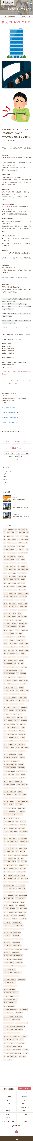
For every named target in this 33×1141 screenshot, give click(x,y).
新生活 (15, 552)
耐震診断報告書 (20, 767)
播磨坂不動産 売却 (7, 1033)
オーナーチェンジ (17, 596)
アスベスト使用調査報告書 (9, 771)
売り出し (26, 865)
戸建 (11, 915)
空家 (15, 566)
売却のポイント (7, 613)
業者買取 (23, 579)
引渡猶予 (20, 542)
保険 (27, 784)
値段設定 (27, 740)
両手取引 (11, 777)
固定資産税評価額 (18, 912)
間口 (15, 791)
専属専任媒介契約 (22, 734)
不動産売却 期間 (17, 932)
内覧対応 (15, 751)
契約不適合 (6, 653)
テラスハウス (24, 771)
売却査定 (12, 690)
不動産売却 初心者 (7, 929)
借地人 (5, 573)
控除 (18, 563)
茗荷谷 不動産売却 (21, 1026)
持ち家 (13, 667)
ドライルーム (6, 848)
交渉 (8, 546)
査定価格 (17, 774)
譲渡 (25, 868)
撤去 (10, 888)
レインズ (5, 737)
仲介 (5, 751)
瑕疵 (5, 683)
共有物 (19, 610)
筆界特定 (27, 747)
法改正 (21, 740)
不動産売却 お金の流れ (8, 949)
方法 (10, 563)
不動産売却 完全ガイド (17, 922)
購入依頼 (12, 620)
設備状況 (21, 650)
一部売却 (5, 569)
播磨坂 (15, 915)
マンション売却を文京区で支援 (10, 422)
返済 (20, 831)
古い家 (17, 536)
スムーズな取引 (7, 717)
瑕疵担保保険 (6, 784)
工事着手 (26, 603)
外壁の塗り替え (24, 630)
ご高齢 (10, 569)
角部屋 (25, 697)
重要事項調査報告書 (8, 663)
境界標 (12, 633)
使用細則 (21, 660)
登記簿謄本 (24, 616)
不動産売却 (10, 529)
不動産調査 (17, 818)
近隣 (25, 892)
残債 (19, 828)
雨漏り (26, 623)
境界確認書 (6, 761)
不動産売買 (12, 908)
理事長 (26, 657)
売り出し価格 (15, 683)
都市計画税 (16, 740)
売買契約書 (19, 754)
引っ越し (26, 542)
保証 (23, 784)
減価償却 (5, 563)
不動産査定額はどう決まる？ (10, 982)
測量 (9, 583)
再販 (8, 841)
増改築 (21, 667)
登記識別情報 (6, 636)
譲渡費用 (17, 559)
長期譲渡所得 (20, 556)
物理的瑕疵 (6, 791)
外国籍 (8, 542)
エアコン (5, 888)
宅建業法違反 (22, 777)
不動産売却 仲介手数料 (18, 939)
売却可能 (11, 606)
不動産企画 (6, 801)
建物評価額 (12, 586)
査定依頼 (10, 730)
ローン (16, 1056)
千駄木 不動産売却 (7, 1046)
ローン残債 (6, 549)
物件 (5, 1056)
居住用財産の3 (18, 1053)
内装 (18, 858)
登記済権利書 (14, 757)
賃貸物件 (14, 616)
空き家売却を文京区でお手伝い (10, 417)
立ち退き (25, 596)
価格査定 (16, 824)
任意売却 (15, 646)
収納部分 (13, 892)
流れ (13, 898)
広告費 (27, 841)
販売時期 (11, 868)
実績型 (5, 720)
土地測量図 (21, 757)
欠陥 (19, 626)
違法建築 (16, 606)
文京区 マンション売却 (8, 1016)
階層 (24, 700)
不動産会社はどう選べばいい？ (10, 986)
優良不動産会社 (23, 824)
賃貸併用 (14, 583)
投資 (11, 596)
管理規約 (15, 660)
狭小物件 (5, 804)
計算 (19, 529)
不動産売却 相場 (7, 952)
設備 (15, 858)
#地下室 (7, 453)
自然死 (14, 835)
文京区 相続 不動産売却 (20, 1043)
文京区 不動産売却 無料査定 (9, 1026)
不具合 (23, 626)
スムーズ (23, 727)
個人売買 (9, 751)
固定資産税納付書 (20, 636)
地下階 (9, 845)
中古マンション (7, 697)
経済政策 (9, 871)
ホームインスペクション (21, 898)
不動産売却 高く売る (8, 955)
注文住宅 (21, 865)
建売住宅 (15, 865)
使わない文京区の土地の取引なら (10, 407)
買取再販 (17, 747)
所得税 (23, 875)
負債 (23, 828)
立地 (20, 1056)
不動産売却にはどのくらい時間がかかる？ (12, 972)
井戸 (17, 908)
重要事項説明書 (7, 757)
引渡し (23, 751)
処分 (22, 878)
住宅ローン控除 (17, 875)
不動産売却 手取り (7, 945)
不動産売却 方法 (23, 918)
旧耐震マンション (15, 707)
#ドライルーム (17, 460)
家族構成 (27, 643)
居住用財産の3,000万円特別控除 (10, 670)
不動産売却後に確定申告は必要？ (10, 1009)
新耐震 (11, 579)
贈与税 (5, 855)
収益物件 (5, 576)
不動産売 (21, 1039)
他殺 (24, 835)
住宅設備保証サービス (14, 653)
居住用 (5, 774)
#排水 (16, 456)
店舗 (5, 841)
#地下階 (13, 453)
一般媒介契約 (6, 734)
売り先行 (18, 546)
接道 (11, 791)
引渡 (12, 841)
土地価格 (5, 694)
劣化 (11, 740)
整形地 (10, 788)
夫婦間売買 (25, 831)
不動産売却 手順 (7, 922)
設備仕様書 (20, 764)
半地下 (8, 727)
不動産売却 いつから (8, 932)
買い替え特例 (18, 620)
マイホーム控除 (19, 804)
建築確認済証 (6, 767)
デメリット (20, 788)
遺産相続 (16, 841)
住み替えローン (7, 623)
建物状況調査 (15, 902)
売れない (24, 845)
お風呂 (19, 888)
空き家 (5, 479)
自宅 (18, 566)
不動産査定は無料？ (21, 979)
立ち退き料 (6, 600)
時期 (5, 552)
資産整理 (5, 643)
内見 (23, 885)
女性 (23, 552)
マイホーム (11, 804)
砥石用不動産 (6, 724)
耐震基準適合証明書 (8, 878)
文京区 (5, 529)
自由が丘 (15, 838)
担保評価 (13, 724)
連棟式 (17, 771)
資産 (18, 878)
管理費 (11, 824)
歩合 (25, 717)
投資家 (17, 851)
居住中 (8, 532)
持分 (22, 861)
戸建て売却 (6, 965)
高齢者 (27, 549)
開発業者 (12, 801)
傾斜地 (5, 882)
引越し (10, 643)
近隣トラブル (19, 892)
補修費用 (5, 630)
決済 (24, 532)
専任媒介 (5, 640)
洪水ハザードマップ (21, 811)
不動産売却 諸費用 (16, 935)
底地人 (9, 573)
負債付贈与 (6, 831)
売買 (26, 667)
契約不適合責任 (7, 898)
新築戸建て (11, 905)
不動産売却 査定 (18, 949)
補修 (16, 650)
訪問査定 (20, 589)
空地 (23, 1053)
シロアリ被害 (6, 626)
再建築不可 (17, 579)
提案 (23, 546)
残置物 (17, 821)
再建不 (25, 912)
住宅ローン (21, 549)
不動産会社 (6, 620)
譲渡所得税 (13, 556)
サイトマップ (24, 1121)
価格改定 (11, 694)
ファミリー (18, 885)
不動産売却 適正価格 (8, 962)
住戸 (5, 727)
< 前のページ (6, 442)
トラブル (12, 600)
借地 (5, 546)
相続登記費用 (23, 673)
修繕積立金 (6, 824)
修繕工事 (16, 868)
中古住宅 (5, 593)
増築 (17, 667)
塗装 (22, 663)
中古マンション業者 (17, 794)
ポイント (25, 573)
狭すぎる (15, 882)
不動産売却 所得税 (16, 942)
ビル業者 (11, 798)
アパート (6, 485)
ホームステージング (8, 680)
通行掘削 (5, 788)
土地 (5, 474)
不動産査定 (25, 949)
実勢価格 (5, 912)
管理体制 (23, 653)
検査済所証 (13, 767)
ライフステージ (7, 667)
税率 (5, 589)
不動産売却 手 (25, 1049)
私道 (17, 673)
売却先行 (11, 781)
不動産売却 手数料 (7, 939)
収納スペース (20, 717)
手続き (18, 569)
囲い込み (5, 777)
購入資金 (21, 646)
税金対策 (21, 623)
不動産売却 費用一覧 (17, 945)
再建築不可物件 (25, 801)
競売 (11, 646)
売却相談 (27, 788)
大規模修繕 (19, 593)
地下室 (5, 845)
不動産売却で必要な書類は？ (10, 989)
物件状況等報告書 (23, 895)
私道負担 (14, 861)
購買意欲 (10, 875)
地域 (24, 808)
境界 (5, 539)
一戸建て (17, 630)
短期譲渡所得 (6, 559)
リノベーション (12, 576)
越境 (16, 633)
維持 (26, 861)
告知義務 (15, 680)
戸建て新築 (6, 566)
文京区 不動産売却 (23, 1009)
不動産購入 (10, 895)
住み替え (9, 1059)
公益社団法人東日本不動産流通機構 (20, 855)
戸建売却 (19, 613)
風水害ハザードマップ (8, 818)
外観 (22, 858)
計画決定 (15, 603)
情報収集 (5, 828)
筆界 (22, 747)
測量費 (5, 583)
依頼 (25, 589)
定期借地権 (26, 593)
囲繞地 (9, 882)
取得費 (12, 559)
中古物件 (22, 902)
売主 (21, 724)
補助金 (5, 875)
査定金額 (10, 660)
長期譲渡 (24, 871)
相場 (22, 539)
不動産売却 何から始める (18, 929)
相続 (12, 1056)
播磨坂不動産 (21, 915)
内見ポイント (12, 640)
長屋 (9, 774)
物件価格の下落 (7, 861)
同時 (12, 848)
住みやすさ (11, 710)
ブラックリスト (14, 687)
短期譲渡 (18, 871)
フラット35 (22, 851)
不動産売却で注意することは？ (10, 1002)
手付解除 (22, 737)
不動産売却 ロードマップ (9, 925)
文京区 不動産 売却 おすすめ (21, 1023)
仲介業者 (14, 539)
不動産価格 (18, 710)
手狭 (21, 908)
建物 (15, 569)
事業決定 (20, 603)
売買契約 (27, 650)
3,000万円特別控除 (18, 781)
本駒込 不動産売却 (7, 1049)
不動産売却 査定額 (7, 959)
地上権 (14, 573)
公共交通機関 (18, 700)
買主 (17, 724)
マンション (4, 436)
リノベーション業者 (21, 576)
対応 (16, 532)
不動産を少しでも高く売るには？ (10, 999)
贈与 (11, 831)
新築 (8, 1056)
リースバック (6, 687)
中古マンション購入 (13, 704)
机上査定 (15, 589)
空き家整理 (6, 915)
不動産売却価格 (17, 744)
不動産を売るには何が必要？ (10, 969)
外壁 (18, 663)
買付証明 (16, 737)
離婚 (16, 828)
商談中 (16, 777)
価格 (5, 536)
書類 (23, 569)
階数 (9, 650)
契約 (23, 529)
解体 (21, 536)
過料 (16, 610)
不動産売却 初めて (19, 925)
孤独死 (20, 680)
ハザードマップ (7, 808)
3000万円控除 (14, 623)
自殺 (10, 835)
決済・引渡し (22, 730)
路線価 (24, 586)
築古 (15, 593)
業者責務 (18, 784)
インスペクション (7, 902)
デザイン (5, 710)
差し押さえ (6, 646)
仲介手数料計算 (13, 714)
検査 (16, 905)
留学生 (18, 616)
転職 (5, 851)
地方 (19, 838)
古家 (13, 536)
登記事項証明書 (12, 754)
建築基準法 (19, 791)
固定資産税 (6, 586)
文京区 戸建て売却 (19, 1016)
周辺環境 (15, 643)
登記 (26, 606)
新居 (13, 851)
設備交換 (10, 858)
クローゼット (6, 892)
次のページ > (27, 442)
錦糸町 (18, 583)
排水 (19, 845)
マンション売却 (7, 616)
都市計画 (5, 603)
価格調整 (12, 747)
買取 (20, 532)
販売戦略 (23, 774)
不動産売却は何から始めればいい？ (17, 965)
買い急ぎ (14, 677)
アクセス (20, 697)
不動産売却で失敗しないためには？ (11, 996)
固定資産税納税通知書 (14, 761)
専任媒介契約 (14, 734)
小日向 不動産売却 (17, 1049)
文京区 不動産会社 (16, 1019)
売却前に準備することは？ (9, 1006)
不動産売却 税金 (7, 942)
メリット (19, 573)
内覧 (5, 532)
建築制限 (5, 606)
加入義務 (13, 784)
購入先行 (5, 781)
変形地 (26, 878)
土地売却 (14, 613)
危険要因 (14, 808)
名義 (11, 865)
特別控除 (23, 559)
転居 (9, 677)
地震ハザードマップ (8, 814)
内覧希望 (5, 838)
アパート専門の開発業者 (20, 798)
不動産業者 (24, 838)
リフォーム (11, 630)
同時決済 (27, 646)
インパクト (17, 694)
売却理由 (18, 640)
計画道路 (22, 600)
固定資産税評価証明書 (8, 764)
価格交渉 (11, 828)
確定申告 (5, 754)
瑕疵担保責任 (14, 626)
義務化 (21, 606)
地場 (10, 838)
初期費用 (27, 690)
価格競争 (5, 868)
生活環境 (21, 643)
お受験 (5, 677)
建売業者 (25, 794)
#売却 (18, 453)
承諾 (13, 774)
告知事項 (5, 835)
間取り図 (13, 636)
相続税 (25, 908)
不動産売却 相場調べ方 (18, 959)
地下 (25, 724)
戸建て (5, 476)
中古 (5, 1059)
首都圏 (9, 855)
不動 (17, 1039)
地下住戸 (15, 845)
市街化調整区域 (7, 885)
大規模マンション (12, 657)
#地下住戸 (10, 456)
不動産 (8, 539)
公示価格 (11, 912)
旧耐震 (10, 593)
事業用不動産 (24, 720)
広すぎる (20, 882)
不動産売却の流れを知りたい (10, 979)
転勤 (15, 878)
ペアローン (6, 865)
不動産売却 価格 (15, 952)
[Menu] (30, 2)
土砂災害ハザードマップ (9, 821)
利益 (5, 871)
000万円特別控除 (9, 1053)
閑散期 (5, 730)
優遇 (14, 871)
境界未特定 (26, 882)
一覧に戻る (16, 442)
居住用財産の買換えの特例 (9, 673)
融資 (16, 549)
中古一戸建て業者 (7, 794)
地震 (15, 663)
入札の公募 (6, 690)
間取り (24, 1056)
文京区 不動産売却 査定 (8, 1012)
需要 (13, 885)
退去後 (25, 848)
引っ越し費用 (23, 683)
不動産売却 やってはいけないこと (20, 1036)
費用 (16, 529)
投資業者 (5, 798)
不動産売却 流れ (7, 918)
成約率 (23, 744)
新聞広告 (22, 841)
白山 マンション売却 (17, 1046)
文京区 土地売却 (7, 1019)
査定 (27, 529)
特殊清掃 (19, 835)
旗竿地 (15, 788)
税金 (8, 556)
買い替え (27, 539)
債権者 (21, 690)
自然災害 (19, 808)
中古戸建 (5, 905)
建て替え (21, 704)
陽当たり (12, 700)
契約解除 (26, 680)
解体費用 (26, 536)
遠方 (5, 556)
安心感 (19, 714)
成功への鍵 (23, 694)
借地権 (27, 569)
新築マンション (24, 707)
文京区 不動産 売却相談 (8, 1023)
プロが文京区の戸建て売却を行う (10, 412)
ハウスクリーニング (21, 677)
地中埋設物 (6, 908)
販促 (19, 751)
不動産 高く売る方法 (18, 955)
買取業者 (23, 566)
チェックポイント (15, 727)
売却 (28, 532)
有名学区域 (6, 700)
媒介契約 (15, 730)
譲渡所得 (20, 670)
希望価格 (9, 683)
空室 (13, 532)
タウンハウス (23, 821)
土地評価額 (19, 586)
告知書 (16, 895)
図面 (16, 764)
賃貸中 (20, 848)
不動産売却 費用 (7, 935)
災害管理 (5, 811)
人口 (23, 583)
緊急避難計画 (12, 811)
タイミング (9, 552)
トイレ (24, 888)
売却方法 (24, 710)
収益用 (16, 848)
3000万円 (11, 610)
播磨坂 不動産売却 (19, 1029)
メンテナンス (6, 633)
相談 (5, 542)
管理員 (5, 657)
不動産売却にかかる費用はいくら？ (11, 976)
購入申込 (11, 737)
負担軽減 (12, 549)
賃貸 (27, 552)
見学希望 (14, 717)
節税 (21, 868)
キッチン (15, 888)
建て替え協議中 (7, 707)
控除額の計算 (24, 563)
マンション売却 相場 (18, 962)
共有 (18, 861)
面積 (27, 1053)
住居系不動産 (16, 720)
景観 (28, 700)
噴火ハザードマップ (18, 814)
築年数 (5, 650)
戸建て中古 (6, 579)
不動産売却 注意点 (7, 1036)
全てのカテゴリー (8, 471)
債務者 (17, 690)
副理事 (5, 660)
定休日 (17, 600)
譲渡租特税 (14, 697)
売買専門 (10, 720)
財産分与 (15, 831)
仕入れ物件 (18, 801)
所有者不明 (21, 905)
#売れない (22, 456)
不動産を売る (15, 918)
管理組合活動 (20, 657)
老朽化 (5, 858)
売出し (5, 744)
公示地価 (5, 704)
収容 (10, 603)
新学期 (8, 851)
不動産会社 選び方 (7, 1039)
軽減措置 (9, 589)
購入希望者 (6, 747)
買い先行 (13, 546)
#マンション (25, 453)
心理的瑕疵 (6, 740)
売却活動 (21, 687)
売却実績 (10, 744)
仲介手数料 (6, 714)
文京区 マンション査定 (8, 1043)
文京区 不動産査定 (19, 1012)
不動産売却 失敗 (16, 1033)
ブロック (25, 610)
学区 (11, 566)
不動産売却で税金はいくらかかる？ (11, 992)
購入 (19, 552)
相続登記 (5, 610)
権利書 (20, 633)
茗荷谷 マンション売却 (8, 1029)
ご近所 (5, 895)
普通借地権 (6, 596)
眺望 (13, 650)
